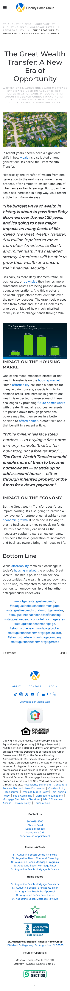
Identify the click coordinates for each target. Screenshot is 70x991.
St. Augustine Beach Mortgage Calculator (35, 884)
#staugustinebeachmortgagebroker (35, 628)
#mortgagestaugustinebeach (34, 601)
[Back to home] (35, 7)
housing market (49, 380)
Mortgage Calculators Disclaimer (21, 799)
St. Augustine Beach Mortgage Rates (34, 101)
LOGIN (53, 686)
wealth (24, 157)
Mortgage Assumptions (49, 795)
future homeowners (51, 403)
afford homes (28, 421)
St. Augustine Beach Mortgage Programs (35, 861)
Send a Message (35, 828)
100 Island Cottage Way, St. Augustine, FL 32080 (35, 945)
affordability (20, 385)
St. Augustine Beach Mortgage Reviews (35, 898)
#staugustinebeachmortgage (34, 624)
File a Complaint (22, 795)
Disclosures (11, 791)
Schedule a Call (35, 832)
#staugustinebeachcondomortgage (35, 606)
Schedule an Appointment (35, 836)
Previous (10, 653)
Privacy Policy (23, 802)
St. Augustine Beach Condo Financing (35, 95)
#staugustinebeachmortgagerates (35, 642)
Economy (52, 93)
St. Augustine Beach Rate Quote (35, 895)
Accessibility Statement (37, 784)
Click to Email (35, 825)
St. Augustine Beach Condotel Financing (35, 858)
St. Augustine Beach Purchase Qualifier (35, 887)
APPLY (16, 686)
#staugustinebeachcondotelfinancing (35, 615)
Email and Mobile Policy (35, 791)
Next (62, 653)
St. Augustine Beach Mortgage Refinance (35, 869)
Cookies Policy (57, 788)
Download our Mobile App (35, 701)
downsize (30, 281)
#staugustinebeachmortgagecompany (34, 637)
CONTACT (35, 686)
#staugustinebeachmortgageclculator (34, 633)
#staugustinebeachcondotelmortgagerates (34, 619)
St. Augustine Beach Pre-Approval (35, 891)
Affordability (32, 93)
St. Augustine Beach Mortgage (38, 98)
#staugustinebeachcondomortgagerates (34, 610)
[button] (5, 7)
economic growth (15, 520)
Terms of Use (42, 802)
